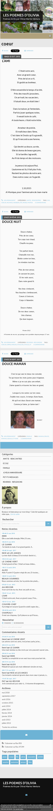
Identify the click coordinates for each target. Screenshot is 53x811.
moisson (16, 202)
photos (30, 202)
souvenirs (31, 757)
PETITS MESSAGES (10, 477)
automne (14, 762)
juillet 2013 (6, 723)
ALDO (5, 570)
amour (13, 344)
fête (30, 762)
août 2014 (6, 706)
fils (17, 757)
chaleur (20, 344)
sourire (5, 762)
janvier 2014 (7, 716)
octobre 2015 (7, 703)
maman (41, 436)
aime (23, 757)
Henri (4, 639)
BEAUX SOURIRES (10, 578)
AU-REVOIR (7, 587)
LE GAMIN (7, 544)
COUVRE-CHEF (9, 604)
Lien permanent (9, 200)
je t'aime (15, 438)
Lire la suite (15, 514)
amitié (40, 757)
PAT (4, 681)
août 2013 (6, 720)
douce (46, 436)
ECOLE (5, 463)
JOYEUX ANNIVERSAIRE (12, 472)
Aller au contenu (7, 2)
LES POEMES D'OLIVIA (21, 15)
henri (4, 647)
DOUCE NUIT (11, 221)
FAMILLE (29, 436)
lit (30, 344)
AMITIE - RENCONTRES (33, 200)
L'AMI (6, 61)
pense (25, 202)
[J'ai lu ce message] (50, 805)
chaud (26, 344)
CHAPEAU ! (7, 613)
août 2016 (6, 699)
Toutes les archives (9, 727)
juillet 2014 (6, 709)
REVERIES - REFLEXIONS (34, 342)
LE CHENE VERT (10, 561)
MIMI (4, 536)
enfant (4, 438)
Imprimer (29, 50)
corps (9, 344)
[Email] (26, 735)
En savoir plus (18, 809)
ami (48, 200)
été (21, 202)
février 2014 (7, 713)
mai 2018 (6, 693)
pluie (5, 757)
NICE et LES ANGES (11, 553)
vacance (10, 202)
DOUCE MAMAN (14, 364)
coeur (3, 202)
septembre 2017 (8, 696)
